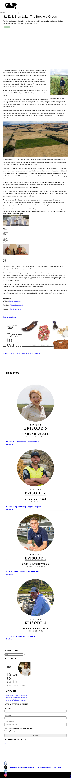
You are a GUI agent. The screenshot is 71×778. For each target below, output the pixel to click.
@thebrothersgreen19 (16, 305)
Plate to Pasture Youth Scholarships (16, 695)
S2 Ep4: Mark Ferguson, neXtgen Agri (21, 636)
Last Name (8, 715)
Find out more (9, 744)
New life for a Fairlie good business (15, 700)
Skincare (38, 353)
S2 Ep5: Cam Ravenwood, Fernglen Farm (23, 571)
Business (6, 353)
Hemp (25, 353)
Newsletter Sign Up (30, 767)
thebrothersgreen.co (15, 301)
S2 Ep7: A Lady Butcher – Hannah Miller (22, 442)
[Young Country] (10, 5)
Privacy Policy (56, 767)
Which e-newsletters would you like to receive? (19, 728)
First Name (8, 708)
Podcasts (7, 27)
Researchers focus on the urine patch (16, 697)
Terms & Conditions (44, 767)
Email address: (9, 722)
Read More (9, 444)
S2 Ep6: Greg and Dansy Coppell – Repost (23, 507)
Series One (31, 353)
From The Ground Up (16, 353)
